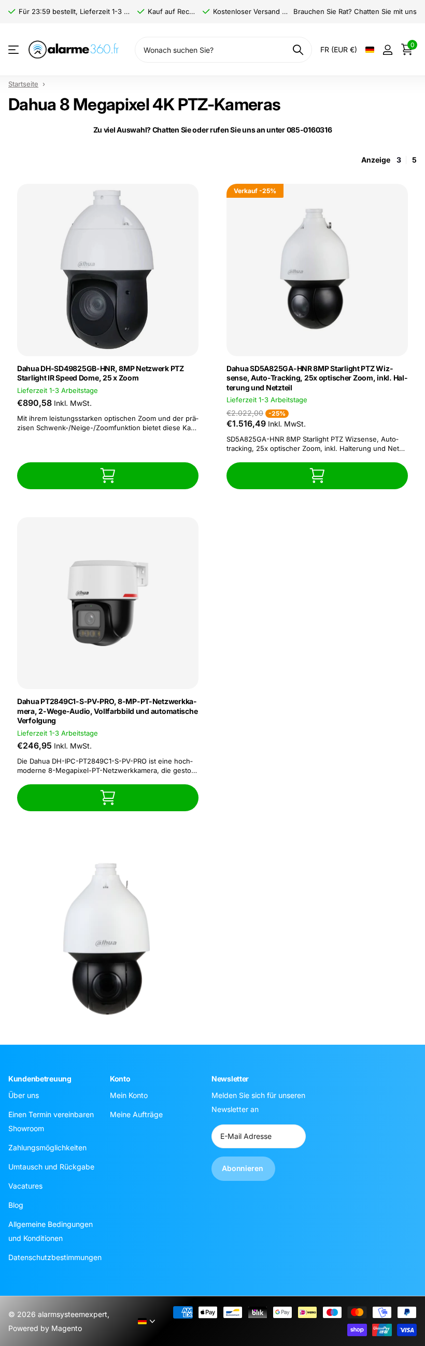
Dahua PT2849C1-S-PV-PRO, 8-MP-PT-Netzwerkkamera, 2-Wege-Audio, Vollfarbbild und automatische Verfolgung (107, 711)
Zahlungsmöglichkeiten (47, 1147)
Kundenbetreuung (40, 1078)
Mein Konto (129, 1094)
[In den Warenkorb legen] (108, 475)
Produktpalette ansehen (14, 50)
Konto (120, 1078)
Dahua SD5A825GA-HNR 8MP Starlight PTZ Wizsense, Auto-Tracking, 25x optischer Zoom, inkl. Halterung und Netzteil (316, 378)
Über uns (23, 1094)
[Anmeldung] (387, 50)
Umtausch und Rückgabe (51, 1166)
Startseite (23, 84)
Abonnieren (243, 1168)
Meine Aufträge (136, 1113)
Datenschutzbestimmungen (55, 1256)
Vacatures (25, 1185)
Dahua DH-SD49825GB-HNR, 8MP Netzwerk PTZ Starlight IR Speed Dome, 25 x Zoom (100, 373)
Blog (15, 1204)
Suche (298, 50)
